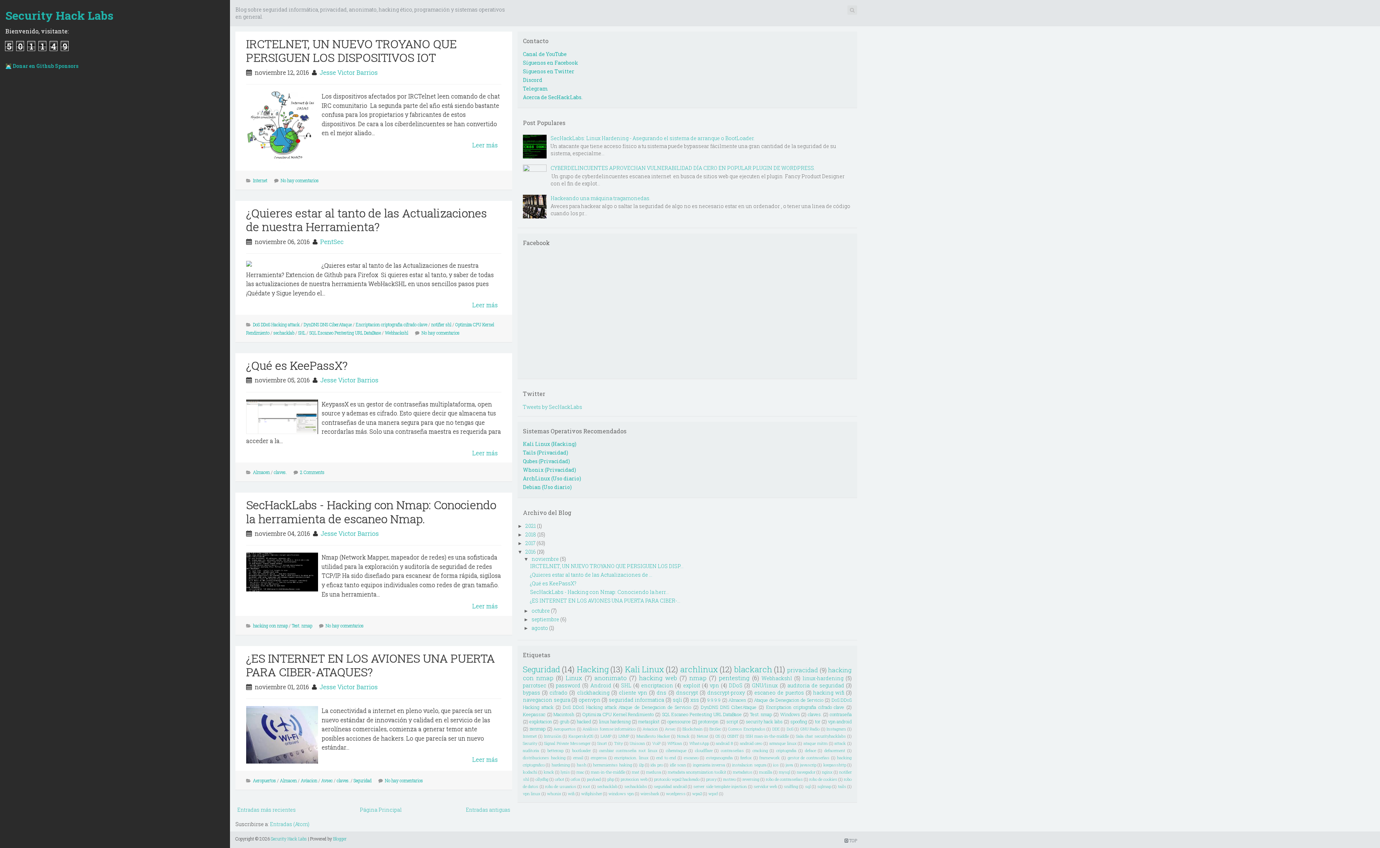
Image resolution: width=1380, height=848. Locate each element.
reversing (750, 779)
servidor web (765, 786)
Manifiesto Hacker (653, 736)
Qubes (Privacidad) (546, 461)
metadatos (743, 772)
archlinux (699, 669)
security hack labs (764, 721)
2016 (530, 551)
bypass (531, 692)
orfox (575, 779)
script (732, 721)
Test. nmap (302, 625)
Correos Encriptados (746, 729)
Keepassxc (534, 714)
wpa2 (697, 793)
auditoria (531, 750)
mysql (784, 772)
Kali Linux (644, 669)
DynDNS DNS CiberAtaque (328, 324)
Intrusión (552, 736)
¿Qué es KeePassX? (297, 365)
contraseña (841, 714)
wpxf (713, 793)
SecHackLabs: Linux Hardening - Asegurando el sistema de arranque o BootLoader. (653, 138)
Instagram (836, 729)
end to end (666, 757)
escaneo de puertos (779, 692)
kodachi (530, 772)
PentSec (332, 242)
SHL (301, 333)
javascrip (808, 765)
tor (817, 721)
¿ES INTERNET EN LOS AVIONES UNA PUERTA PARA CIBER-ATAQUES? (370, 664)
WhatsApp (699, 743)
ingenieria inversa (709, 765)
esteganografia (719, 757)
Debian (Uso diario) (547, 487)
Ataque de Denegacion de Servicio (788, 700)
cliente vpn (633, 692)
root (586, 786)
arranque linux (783, 743)
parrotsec (534, 685)
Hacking (593, 669)
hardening (561, 765)
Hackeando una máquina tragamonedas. (600, 198)
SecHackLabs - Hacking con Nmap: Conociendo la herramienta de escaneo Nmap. (371, 511)
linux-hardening (822, 678)
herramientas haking (612, 765)
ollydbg (541, 779)
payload (594, 779)
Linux (574, 678)
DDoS (735, 685)
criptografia (786, 750)
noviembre (545, 559)
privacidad (802, 670)
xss (694, 699)
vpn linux (531, 793)
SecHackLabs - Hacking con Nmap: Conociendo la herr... (599, 592)
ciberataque (676, 750)
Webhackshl (396, 333)
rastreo (729, 779)
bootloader (581, 750)
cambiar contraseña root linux (628, 750)
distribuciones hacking (544, 757)
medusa (653, 772)
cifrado (558, 692)
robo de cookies (823, 779)
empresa (599, 757)
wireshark (649, 793)
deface (810, 750)
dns (661, 692)
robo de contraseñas (784, 779)
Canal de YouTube (545, 54)
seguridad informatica (636, 699)
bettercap (555, 750)
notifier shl (441, 324)
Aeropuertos (264, 780)
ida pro (656, 765)
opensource (679, 721)
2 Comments (312, 472)
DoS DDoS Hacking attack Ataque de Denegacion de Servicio (627, 707)
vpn (714, 685)
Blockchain (692, 729)
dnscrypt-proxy (726, 692)
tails (842, 786)
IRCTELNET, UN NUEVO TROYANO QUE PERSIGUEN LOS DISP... (607, 566)
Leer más (485, 145)
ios (776, 765)
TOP (852, 840)
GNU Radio (810, 729)
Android (600, 685)
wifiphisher (591, 793)
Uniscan (637, 743)
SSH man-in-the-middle (767, 736)
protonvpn (708, 721)
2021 (530, 525)
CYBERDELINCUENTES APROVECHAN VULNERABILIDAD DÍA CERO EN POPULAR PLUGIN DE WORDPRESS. (683, 168)
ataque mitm (816, 743)
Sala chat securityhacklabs (821, 736)
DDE (776, 729)
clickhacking (593, 692)
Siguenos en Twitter (548, 71)
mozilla (765, 772)
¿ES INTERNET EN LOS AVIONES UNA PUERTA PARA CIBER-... (605, 600)
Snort (602, 743)
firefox (746, 757)
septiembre (545, 619)
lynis (565, 772)
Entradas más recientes (266, 809)
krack (549, 772)
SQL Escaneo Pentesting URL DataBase (345, 333)
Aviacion (309, 780)
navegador (806, 772)
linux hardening (615, 721)
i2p (641, 765)
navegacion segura (546, 699)
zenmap (537, 729)
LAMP (606, 736)
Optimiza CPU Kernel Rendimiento (618, 714)
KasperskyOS (581, 736)
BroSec (715, 729)
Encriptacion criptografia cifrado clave (391, 324)
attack (840, 743)
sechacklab (283, 333)
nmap (698, 678)
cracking (760, 750)
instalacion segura (749, 765)
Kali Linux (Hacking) (549, 444)
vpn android (840, 721)
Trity (618, 743)
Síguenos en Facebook (550, 62)
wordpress (676, 793)
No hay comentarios (300, 180)
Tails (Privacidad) (545, 452)
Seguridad (363, 780)
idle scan (678, 765)
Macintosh (563, 714)
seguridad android (670, 786)
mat (635, 772)
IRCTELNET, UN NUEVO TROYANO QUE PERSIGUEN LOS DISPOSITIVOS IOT (351, 50)
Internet (260, 180)
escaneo (691, 757)
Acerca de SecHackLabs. (553, 97)
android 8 (724, 743)
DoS (790, 729)
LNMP (623, 736)
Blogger (340, 839)
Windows (790, 714)
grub (564, 721)
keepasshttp (834, 765)
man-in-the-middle (608, 772)
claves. (280, 472)
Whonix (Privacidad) (549, 469)
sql (808, 786)
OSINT (733, 736)
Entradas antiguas (488, 809)
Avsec (327, 780)
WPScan (674, 743)
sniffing (791, 786)
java (789, 765)
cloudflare (704, 750)
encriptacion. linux (631, 757)
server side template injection (720, 786)
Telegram (535, 88)
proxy (711, 779)
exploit (691, 685)
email (578, 757)
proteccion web (634, 779)
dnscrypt (687, 692)
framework (769, 757)
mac (580, 772)
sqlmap (824, 786)
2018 (530, 534)
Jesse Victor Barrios (348, 72)
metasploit (648, 721)
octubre (541, 610)
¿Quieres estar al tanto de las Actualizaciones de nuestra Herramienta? (366, 219)
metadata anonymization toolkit (697, 772)
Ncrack (683, 736)
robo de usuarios (560, 786)
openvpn (590, 699)
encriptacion (657, 685)
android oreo (751, 743)
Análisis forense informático (609, 729)
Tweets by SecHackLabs (552, 407)
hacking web (658, 678)
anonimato (610, 678)
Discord (532, 80)
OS (718, 736)
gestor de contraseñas (808, 757)
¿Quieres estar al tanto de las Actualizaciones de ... (591, 574)
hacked (584, 721)
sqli (677, 699)
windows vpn (621, 793)
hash (581, 765)
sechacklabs (635, 786)
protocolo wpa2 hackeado (677, 779)
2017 (530, 543)
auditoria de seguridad (815, 685)
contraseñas (732, 750)
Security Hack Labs (59, 15)
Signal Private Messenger (567, 743)
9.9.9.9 (714, 700)
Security (530, 743)
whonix (554, 793)
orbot (559, 779)
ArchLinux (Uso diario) (552, 478)
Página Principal (381, 809)
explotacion (540, 721)
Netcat (702, 736)
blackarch (753, 669)
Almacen (261, 472)
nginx (827, 772)
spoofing (798, 721)
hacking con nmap (270, 625)
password (568, 685)
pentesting (734, 678)
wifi (571, 793)
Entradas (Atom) (289, 824)
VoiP (656, 743)
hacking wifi (828, 692)
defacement (834, 750)
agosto (540, 628)
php (610, 779)
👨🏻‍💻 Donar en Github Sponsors (41, 66)
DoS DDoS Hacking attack (276, 324)
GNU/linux (765, 685)
